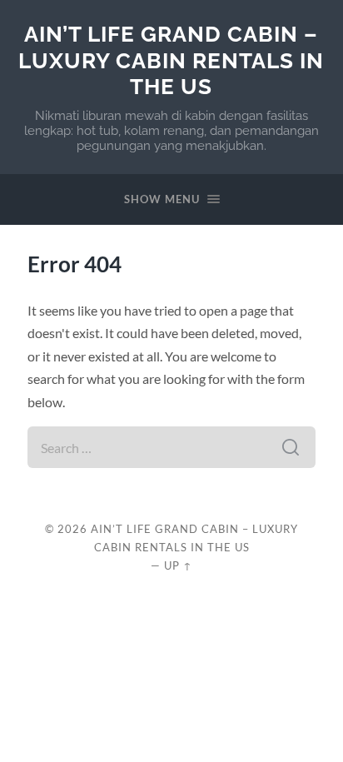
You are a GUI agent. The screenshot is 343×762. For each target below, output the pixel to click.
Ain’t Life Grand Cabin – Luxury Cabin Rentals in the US (171, 60)
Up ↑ (178, 565)
